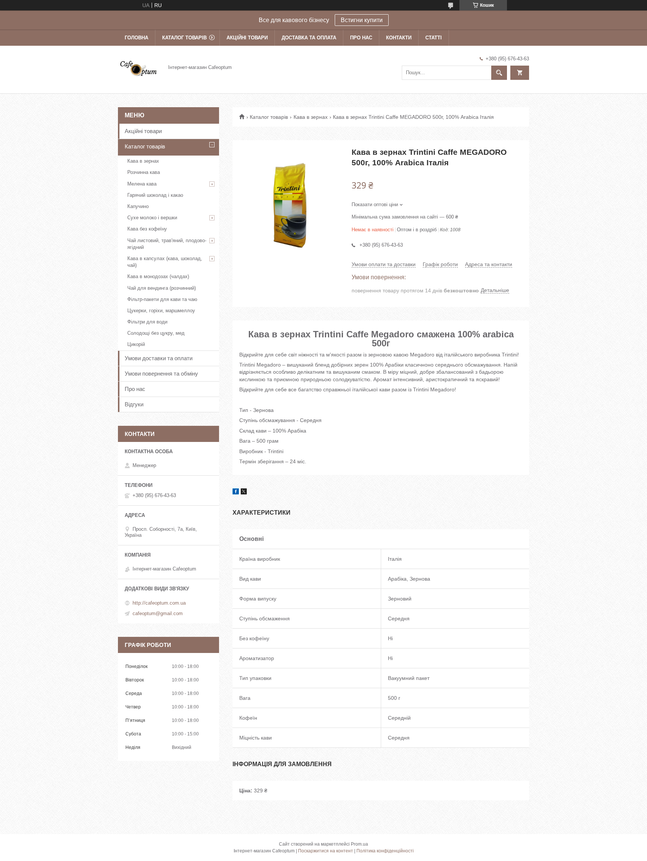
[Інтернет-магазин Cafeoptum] (138, 67)
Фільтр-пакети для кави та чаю (162, 299)
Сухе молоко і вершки (152, 217)
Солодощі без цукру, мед (156, 333)
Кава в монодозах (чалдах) (158, 276)
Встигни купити (362, 20)
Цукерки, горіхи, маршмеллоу (161, 310)
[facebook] (236, 493)
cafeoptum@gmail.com (158, 613)
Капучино (138, 206)
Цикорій (136, 344)
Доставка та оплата (309, 37)
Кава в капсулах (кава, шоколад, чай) (164, 262)
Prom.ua (359, 844)
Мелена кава (142, 184)
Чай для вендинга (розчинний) (161, 288)
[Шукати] (499, 73)
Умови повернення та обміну (161, 373)
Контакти (398, 37)
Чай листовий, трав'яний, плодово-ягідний (166, 244)
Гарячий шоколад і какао (155, 195)
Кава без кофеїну (147, 229)
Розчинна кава (143, 172)
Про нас (361, 37)
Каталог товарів (184, 37)
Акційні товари (247, 37)
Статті (433, 37)
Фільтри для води (147, 322)
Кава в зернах (311, 117)
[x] (244, 493)
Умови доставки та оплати (158, 358)
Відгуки (134, 404)
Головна (136, 37)
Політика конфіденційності (385, 851)
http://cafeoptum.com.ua (159, 603)
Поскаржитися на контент (325, 851)
